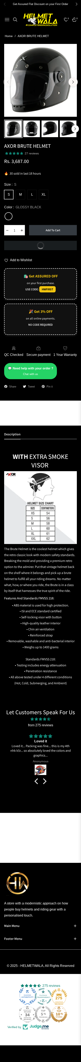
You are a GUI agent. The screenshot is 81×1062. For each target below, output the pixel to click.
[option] (40, 80)
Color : (22, 207)
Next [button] (73, 82)
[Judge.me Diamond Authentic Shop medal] (27, 996)
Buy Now (25, 244)
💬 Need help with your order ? (30, 371)
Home (9, 36)
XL (44, 194)
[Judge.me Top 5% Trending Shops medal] (43, 1014)
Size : (10, 184)
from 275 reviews (40, 725)
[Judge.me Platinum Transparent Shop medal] (43, 996)
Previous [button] (7, 82)
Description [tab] (12, 434)
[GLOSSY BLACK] (8, 216)
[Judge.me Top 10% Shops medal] (59, 1014)
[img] (40, 719)
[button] (37, 781)
